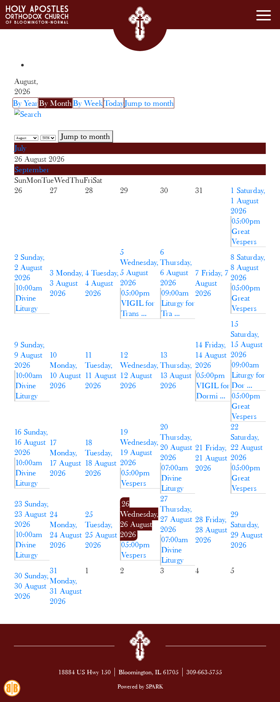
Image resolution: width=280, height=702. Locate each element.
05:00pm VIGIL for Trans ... (138, 303)
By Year (25, 103)
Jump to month (149, 103)
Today (114, 103)
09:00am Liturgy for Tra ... (178, 303)
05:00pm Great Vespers (246, 231)
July (20, 148)
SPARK (154, 686)
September (32, 169)
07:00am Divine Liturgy (174, 478)
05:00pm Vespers (135, 478)
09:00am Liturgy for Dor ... (248, 375)
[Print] (33, 65)
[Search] (28, 113)
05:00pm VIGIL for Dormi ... (213, 385)
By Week (88, 103)
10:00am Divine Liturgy (28, 298)
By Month (55, 103)
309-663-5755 (204, 672)
